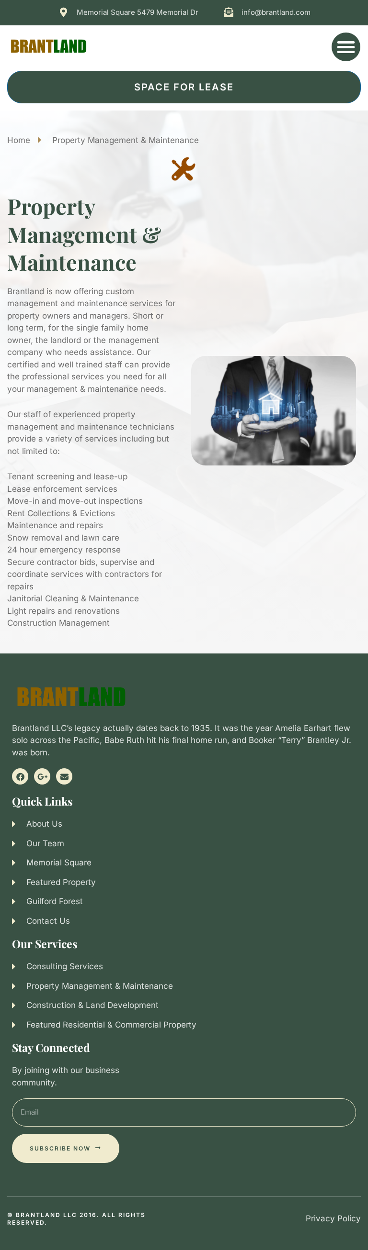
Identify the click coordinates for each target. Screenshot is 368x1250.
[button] (346, 47)
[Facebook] (20, 776)
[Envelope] (64, 776)
